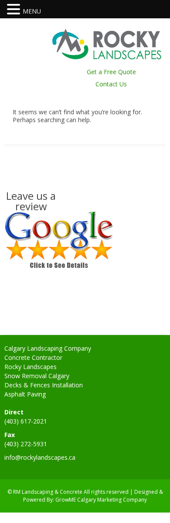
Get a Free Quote (111, 72)
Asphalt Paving (25, 394)
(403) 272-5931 (25, 444)
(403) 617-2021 (25, 421)
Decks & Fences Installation (43, 385)
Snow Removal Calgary (36, 376)
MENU (32, 11)
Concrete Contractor (33, 357)
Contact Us (111, 84)
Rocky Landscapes (30, 366)
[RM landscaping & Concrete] (106, 57)
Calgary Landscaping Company (47, 348)
